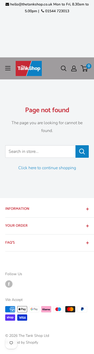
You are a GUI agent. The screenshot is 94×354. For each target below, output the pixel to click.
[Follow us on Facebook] (9, 284)
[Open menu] (7, 68)
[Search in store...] (82, 151)
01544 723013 (56, 11)
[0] (84, 68)
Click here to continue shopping (47, 168)
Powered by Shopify (21, 342)
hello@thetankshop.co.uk (31, 4)
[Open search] (64, 68)
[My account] (74, 68)
